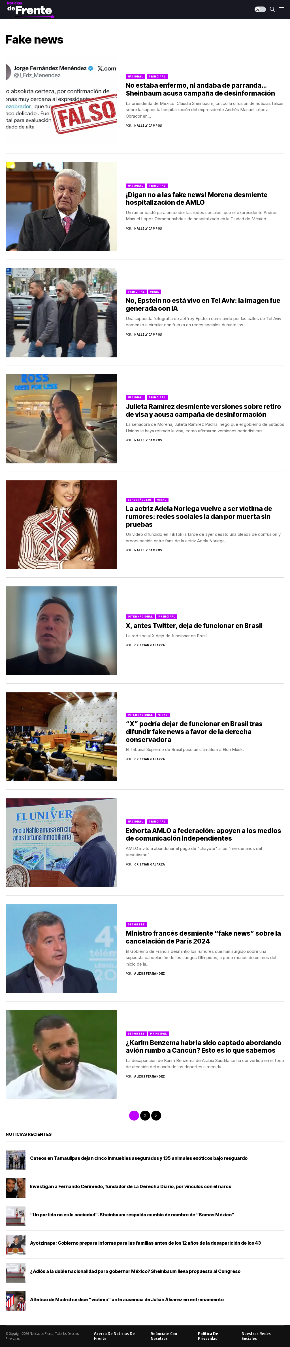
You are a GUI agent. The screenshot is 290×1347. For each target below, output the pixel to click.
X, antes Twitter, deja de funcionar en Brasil (194, 626)
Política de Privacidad (208, 1336)
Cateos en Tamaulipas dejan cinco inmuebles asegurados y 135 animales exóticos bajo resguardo (139, 1158)
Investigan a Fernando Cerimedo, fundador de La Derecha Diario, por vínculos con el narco (130, 1186)
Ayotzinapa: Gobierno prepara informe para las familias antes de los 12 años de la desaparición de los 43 (145, 1243)
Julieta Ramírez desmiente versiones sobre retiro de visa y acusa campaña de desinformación (203, 410)
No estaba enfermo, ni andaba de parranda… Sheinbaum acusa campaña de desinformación (200, 89)
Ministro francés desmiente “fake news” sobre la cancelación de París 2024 (203, 937)
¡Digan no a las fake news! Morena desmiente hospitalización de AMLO (197, 199)
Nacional (135, 76)
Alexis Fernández (149, 973)
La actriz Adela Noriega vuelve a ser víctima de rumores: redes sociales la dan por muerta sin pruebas (199, 516)
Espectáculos (140, 499)
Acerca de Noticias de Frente (114, 1336)
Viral (154, 291)
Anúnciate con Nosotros (164, 1336)
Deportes (136, 924)
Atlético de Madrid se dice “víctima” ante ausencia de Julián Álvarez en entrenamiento (127, 1299)
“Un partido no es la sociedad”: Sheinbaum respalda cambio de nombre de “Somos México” (132, 1215)
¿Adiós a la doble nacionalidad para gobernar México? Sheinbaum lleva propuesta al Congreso (135, 1271)
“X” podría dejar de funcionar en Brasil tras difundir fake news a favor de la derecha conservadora (194, 731)
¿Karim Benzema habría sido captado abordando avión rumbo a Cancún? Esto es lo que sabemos (204, 1047)
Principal (157, 76)
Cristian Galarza (149, 645)
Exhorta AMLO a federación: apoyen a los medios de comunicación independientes (203, 835)
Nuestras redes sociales (256, 1336)
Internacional (140, 616)
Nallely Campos (148, 125)
